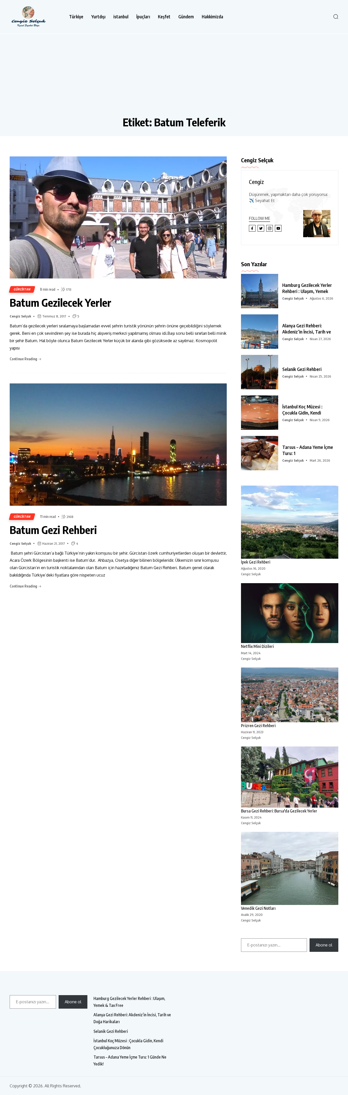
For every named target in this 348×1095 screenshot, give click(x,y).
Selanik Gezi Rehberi (302, 369)
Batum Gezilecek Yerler (60, 302)
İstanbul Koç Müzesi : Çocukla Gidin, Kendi (302, 410)
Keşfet (164, 17)
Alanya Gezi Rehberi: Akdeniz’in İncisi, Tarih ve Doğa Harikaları (132, 1018)
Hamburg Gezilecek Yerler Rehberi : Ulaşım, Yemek (307, 288)
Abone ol (324, 944)
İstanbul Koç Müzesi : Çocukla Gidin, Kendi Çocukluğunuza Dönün (128, 1044)
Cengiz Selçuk (20, 316)
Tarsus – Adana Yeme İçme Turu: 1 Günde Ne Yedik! (129, 1060)
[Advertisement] (174, 77)
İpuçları (143, 17)
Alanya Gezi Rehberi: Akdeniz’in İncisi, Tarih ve (306, 329)
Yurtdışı (98, 17)
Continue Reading (24, 359)
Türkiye (76, 17)
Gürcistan (22, 289)
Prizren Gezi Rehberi (258, 725)
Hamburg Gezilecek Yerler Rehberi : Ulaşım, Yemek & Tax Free (129, 1002)
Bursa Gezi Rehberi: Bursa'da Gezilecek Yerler (279, 810)
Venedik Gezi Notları (258, 908)
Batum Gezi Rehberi (53, 529)
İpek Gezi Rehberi (255, 562)
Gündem (186, 17)
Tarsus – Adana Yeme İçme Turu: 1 (307, 450)
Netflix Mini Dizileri (257, 646)
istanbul (120, 17)
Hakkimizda (212, 17)
